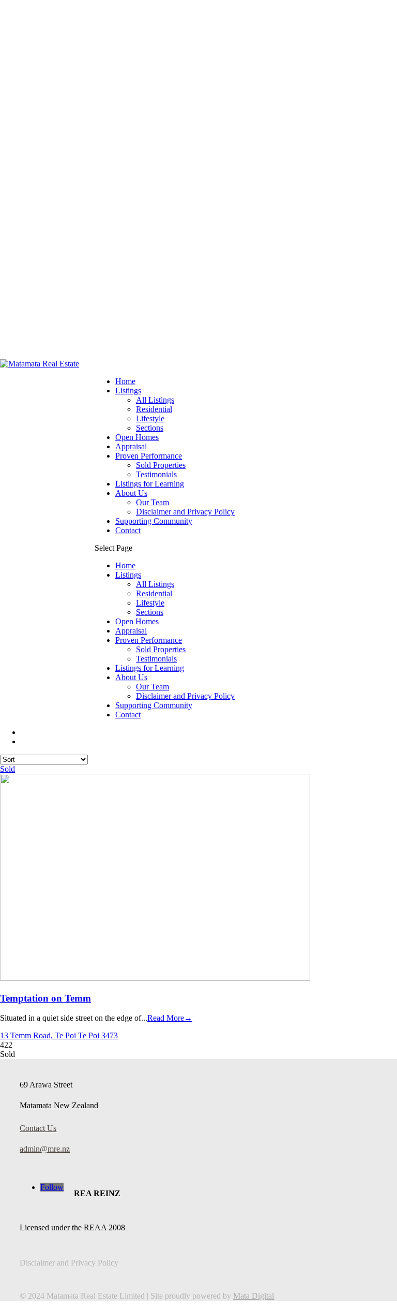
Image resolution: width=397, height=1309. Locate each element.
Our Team (152, 502)
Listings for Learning (149, 483)
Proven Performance (148, 455)
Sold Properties (161, 465)
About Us (131, 493)
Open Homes (137, 437)
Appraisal (131, 446)
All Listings (155, 399)
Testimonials (156, 474)
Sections (149, 427)
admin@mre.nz (45, 1148)
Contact (128, 530)
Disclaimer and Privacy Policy (185, 511)
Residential (154, 409)
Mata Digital (253, 1295)
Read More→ (169, 1017)
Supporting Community (153, 521)
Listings (128, 390)
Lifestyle (150, 418)
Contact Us (38, 1128)
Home (125, 381)
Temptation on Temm (45, 998)
